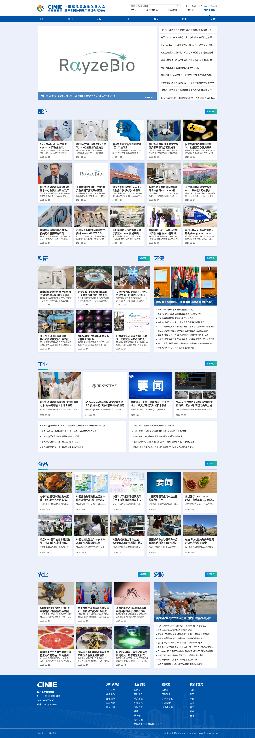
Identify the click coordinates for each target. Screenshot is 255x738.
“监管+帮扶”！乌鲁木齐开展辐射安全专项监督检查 (153, 426)
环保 (99, 19)
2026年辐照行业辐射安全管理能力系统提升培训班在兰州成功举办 (159, 431)
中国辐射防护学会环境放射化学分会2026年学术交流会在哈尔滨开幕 (186, 339)
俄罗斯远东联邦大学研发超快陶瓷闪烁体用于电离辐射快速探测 (184, 634)
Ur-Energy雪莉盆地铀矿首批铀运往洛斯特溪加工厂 (63, 437)
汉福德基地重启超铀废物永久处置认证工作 (175, 318)
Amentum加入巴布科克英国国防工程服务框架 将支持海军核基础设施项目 (186, 651)
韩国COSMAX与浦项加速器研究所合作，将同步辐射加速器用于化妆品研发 (163, 442)
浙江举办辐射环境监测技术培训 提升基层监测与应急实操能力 (183, 331)
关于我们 (41, 734)
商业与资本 (167, 707)
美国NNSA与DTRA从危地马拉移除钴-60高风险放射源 (186, 37)
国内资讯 (138, 690)
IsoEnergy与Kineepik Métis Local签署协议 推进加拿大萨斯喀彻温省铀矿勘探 (73, 426)
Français (204, 6)
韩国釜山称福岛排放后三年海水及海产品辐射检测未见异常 (182, 322)
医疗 (41, 19)
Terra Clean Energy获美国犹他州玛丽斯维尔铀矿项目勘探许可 (158, 437)
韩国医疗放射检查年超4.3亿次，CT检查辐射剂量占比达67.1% (188, 53)
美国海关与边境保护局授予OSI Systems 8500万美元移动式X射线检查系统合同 (186, 647)
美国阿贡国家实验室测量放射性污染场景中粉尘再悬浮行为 (182, 626)
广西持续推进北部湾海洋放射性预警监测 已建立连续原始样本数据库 (186, 327)
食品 (156, 19)
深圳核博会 (152, 10)
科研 (70, 19)
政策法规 (138, 699)
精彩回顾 (110, 703)
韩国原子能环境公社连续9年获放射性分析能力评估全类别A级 (183, 335)
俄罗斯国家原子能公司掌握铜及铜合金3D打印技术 (62, 447)
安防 (213, 19)
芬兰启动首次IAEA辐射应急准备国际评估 (175, 630)
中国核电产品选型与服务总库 (148, 724)
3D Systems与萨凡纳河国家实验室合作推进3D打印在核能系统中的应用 (188, 98)
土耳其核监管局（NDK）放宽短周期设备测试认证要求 (180, 664)
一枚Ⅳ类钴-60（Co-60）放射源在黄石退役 (176, 348)
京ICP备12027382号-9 (208, 734)
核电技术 (138, 720)
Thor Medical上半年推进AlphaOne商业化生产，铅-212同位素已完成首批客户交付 (188, 45)
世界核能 (172, 10)
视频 (136, 711)
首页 (133, 10)
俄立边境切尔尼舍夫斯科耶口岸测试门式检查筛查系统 (180, 643)
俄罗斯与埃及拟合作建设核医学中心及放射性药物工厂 (186, 90)
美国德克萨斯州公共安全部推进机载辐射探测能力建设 (180, 639)
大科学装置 (167, 699)
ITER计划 (166, 703)
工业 (127, 19)
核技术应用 (209, 10)
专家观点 (138, 707)
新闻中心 (110, 694)
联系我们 (110, 707)
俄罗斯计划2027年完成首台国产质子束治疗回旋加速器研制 (188, 75)
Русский (214, 6)
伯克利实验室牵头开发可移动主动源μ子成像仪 (61, 442)
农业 (184, 19)
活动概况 (110, 690)
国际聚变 (166, 694)
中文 (187, 6)
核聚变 (190, 10)
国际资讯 (138, 694)
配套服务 (110, 699)
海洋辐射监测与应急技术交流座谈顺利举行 (175, 310)
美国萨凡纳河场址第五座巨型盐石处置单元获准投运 (179, 314)
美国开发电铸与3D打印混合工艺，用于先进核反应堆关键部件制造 (69, 431)
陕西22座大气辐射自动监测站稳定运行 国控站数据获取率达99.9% (185, 344)
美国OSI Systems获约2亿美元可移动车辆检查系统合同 (180, 656)
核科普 (137, 716)
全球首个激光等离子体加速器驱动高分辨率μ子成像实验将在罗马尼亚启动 (162, 447)
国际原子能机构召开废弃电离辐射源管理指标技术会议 (186, 30)
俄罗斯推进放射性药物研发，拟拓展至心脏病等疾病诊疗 (187, 83)
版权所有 (52, 734)
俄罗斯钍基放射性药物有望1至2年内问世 (180, 68)
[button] (145, 97)
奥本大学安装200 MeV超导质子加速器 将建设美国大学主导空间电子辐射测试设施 (188, 60)
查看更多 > (211, 112)
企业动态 (138, 703)
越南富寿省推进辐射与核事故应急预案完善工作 (177, 660)
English (195, 6)
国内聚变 (166, 690)
